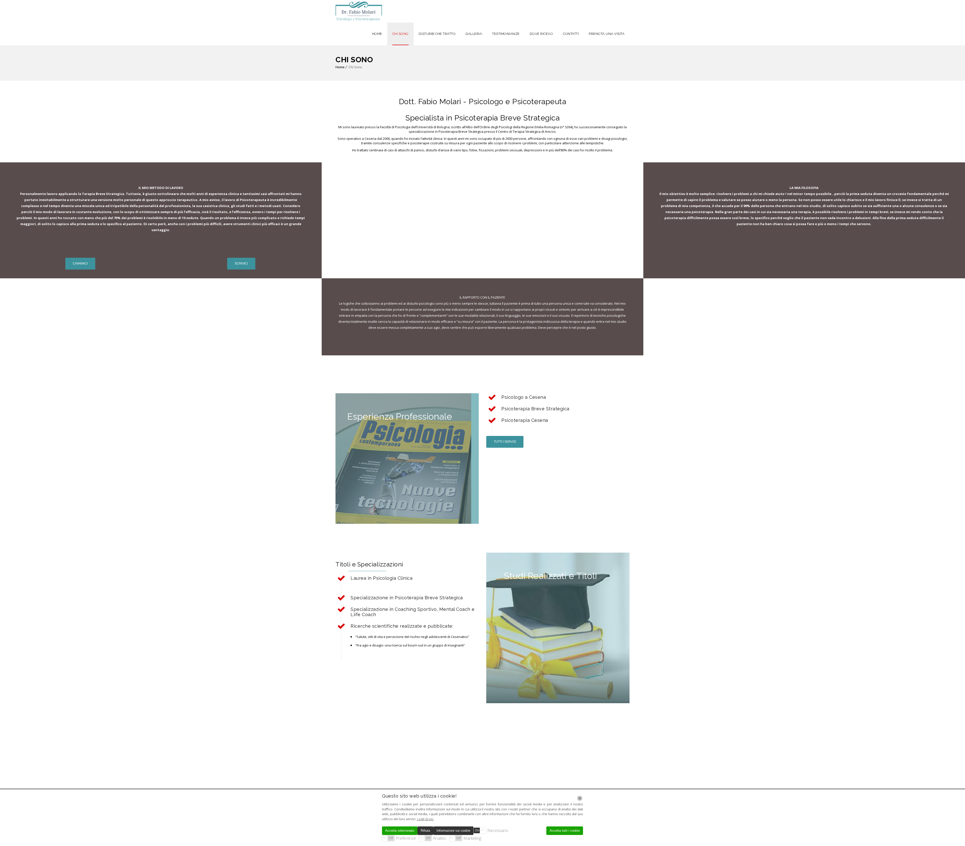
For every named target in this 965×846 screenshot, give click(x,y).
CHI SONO (400, 34)
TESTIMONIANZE (506, 34)
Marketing (472, 838)
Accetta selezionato (399, 830)
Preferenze (406, 838)
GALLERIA (474, 34)
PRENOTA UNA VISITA (606, 34)
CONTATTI (571, 34)
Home (340, 67)
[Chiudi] (579, 798)
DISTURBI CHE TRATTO (437, 34)
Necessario (497, 830)
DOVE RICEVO (541, 34)
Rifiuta (425, 830)
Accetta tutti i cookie (565, 830)
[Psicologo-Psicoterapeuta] (358, 11)
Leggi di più (425, 819)
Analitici (439, 838)
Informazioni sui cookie (453, 830)
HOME (377, 34)
